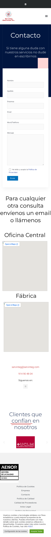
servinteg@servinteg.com (25, 367)
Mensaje (10, 133)
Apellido (10, 91)
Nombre (10, 81)
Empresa (10, 101)
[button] (46, 16)
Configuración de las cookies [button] (16, 531)
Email (9, 112)
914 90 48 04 (25, 373)
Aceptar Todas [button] (36, 531)
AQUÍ (30, 526)
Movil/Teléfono (13, 122)
